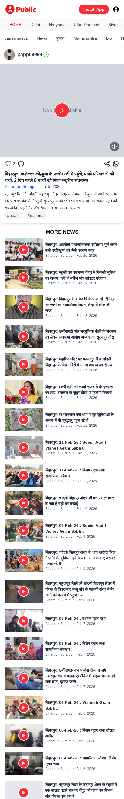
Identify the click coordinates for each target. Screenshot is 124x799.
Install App (93, 9)
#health (14, 215)
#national (36, 215)
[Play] (62, 110)
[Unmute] (114, 146)
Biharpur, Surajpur (21, 186)
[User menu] (115, 9)
